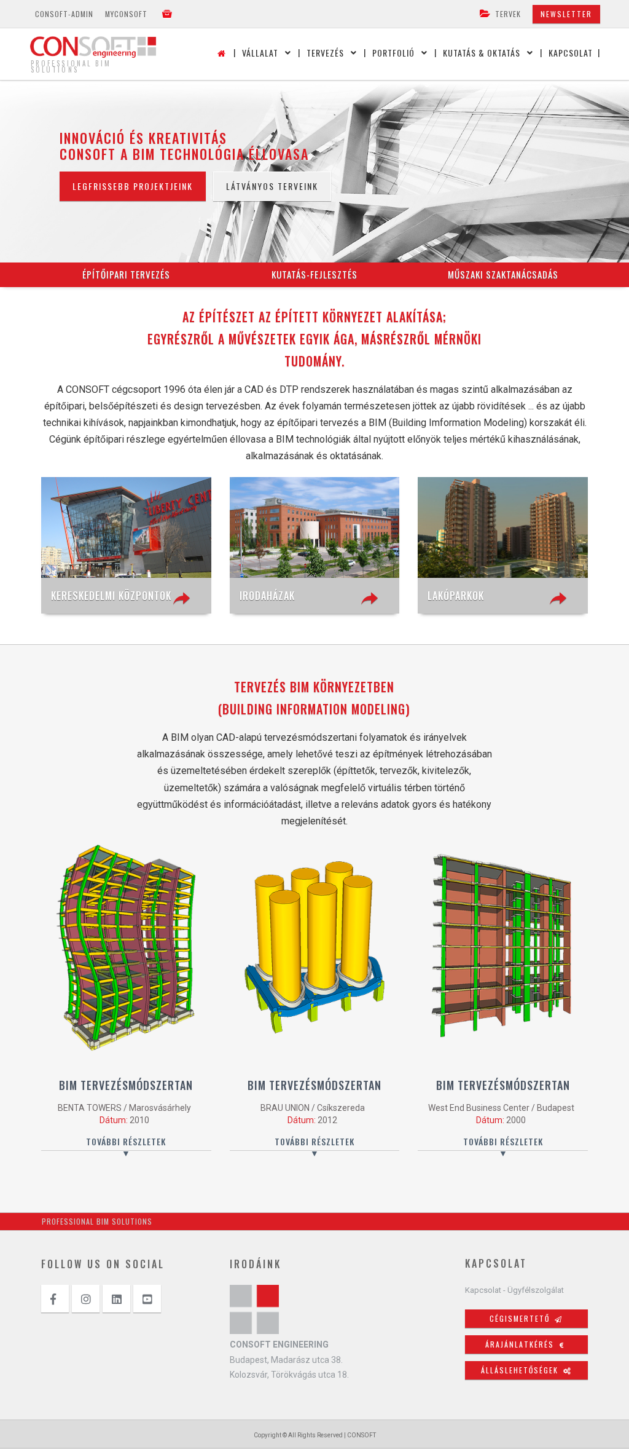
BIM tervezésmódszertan (126, 1085)
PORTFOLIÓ (393, 52)
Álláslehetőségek (526, 1370)
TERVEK (508, 14)
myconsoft (126, 14)
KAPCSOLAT (571, 52)
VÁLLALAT (260, 52)
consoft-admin (64, 14)
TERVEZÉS (325, 52)
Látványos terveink (272, 186)
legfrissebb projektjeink (132, 186)
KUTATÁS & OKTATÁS (481, 52)
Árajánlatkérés (525, 1344)
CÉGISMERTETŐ (526, 1318)
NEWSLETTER (566, 14)
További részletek (126, 1141)
